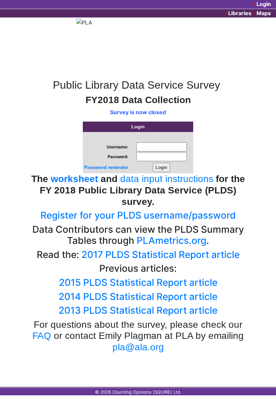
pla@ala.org (138, 347)
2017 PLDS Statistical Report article (160, 254)
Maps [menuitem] (263, 13)
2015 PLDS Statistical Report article (138, 282)
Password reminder (106, 167)
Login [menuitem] (263, 4)
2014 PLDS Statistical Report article (138, 296)
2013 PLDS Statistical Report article (138, 310)
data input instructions (166, 179)
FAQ (41, 335)
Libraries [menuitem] (239, 13)
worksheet (74, 179)
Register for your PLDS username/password (138, 215)
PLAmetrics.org (171, 240)
